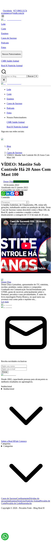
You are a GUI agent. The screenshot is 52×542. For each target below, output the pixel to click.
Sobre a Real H (8, 441)
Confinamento (23, 498)
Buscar (31, 76)
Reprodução (26, 503)
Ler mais (5, 302)
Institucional (8, 389)
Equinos (13, 501)
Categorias (8, 446)
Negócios (21, 501)
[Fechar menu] (4, 80)
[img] (5, 536)
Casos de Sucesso (9, 498)
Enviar (4, 372)
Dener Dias (6, 282)
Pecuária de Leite (13, 503)
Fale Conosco (21, 441)
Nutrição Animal (32, 501)
